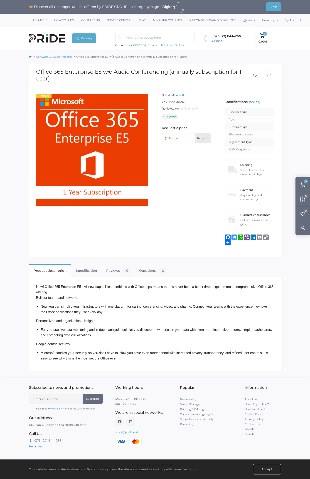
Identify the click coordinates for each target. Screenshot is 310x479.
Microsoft (177, 95)
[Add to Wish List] (255, 75)
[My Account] (302, 228)
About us (39, 20)
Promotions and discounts (213, 20)
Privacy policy (56, 408)
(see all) (254, 102)
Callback (218, 40)
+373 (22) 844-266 (226, 36)
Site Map (250, 429)
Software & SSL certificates (54, 56)
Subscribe (92, 398)
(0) (177, 108)
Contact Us (90, 20)
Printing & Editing (192, 409)
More (192, 469)
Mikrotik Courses (167, 20)
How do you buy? (257, 404)
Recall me (35, 446)
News (142, 20)
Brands (249, 434)
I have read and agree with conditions (65, 408)
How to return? (255, 409)
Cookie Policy (254, 414)
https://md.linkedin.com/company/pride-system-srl (130, 421)
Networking (188, 399)
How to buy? (64, 20)
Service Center (118, 20)
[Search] (120, 37)
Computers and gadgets (196, 414)
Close (274, 7)
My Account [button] (293, 20)
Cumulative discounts (255, 215)
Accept (267, 469)
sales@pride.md (126, 432)
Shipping (246, 165)
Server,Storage (190, 404)
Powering (186, 424)
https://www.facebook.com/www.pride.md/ (119, 421)
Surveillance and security (197, 419)
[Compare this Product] (269, 75)
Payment (246, 190)
